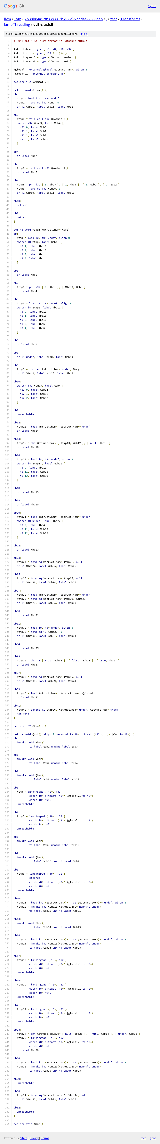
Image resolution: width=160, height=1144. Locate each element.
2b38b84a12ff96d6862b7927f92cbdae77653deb (64, 19)
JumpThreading (17, 24)
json (153, 1138)
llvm (7, 19)
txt (143, 1138)
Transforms (130, 19)
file (84, 34)
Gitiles (23, 1138)
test (113, 19)
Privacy (34, 1138)
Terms (45, 1138)
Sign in (152, 6)
